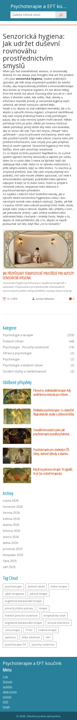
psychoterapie (13, 586)
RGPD (5, 702)
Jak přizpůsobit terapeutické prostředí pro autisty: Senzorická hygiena (38, 275)
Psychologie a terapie (38, 335)
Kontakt (6, 707)
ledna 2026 (10, 543)
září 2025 (9, 567)
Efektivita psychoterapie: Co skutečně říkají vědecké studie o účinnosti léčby (53, 412)
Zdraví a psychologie (38, 353)
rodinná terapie (47, 630)
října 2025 (10, 561)
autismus (10, 637)
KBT (48, 637)
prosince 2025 (12, 549)
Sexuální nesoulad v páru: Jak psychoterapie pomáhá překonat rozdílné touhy (51, 432)
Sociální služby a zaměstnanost (38, 371)
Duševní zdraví (38, 341)
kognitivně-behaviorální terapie (23, 623)
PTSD (29, 630)
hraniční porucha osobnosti (21, 615)
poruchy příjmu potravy (19, 608)
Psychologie (38, 359)
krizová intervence (59, 623)
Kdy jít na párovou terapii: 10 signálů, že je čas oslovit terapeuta (53, 471)
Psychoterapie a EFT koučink (38, 6)
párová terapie (38, 593)
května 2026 (11, 519)
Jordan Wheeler (45, 298)
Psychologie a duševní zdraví (38, 365)
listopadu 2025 (13, 555)
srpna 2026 (11, 500)
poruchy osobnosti (43, 644)
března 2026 (11, 531)
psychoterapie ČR (15, 644)
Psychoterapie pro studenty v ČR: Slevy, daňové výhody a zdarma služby (51, 452)
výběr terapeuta (14, 593)
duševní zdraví (36, 586)
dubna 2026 (11, 525)
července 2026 (13, 507)
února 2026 (11, 537)
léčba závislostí (31, 637)
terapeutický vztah (55, 615)
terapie (43, 608)
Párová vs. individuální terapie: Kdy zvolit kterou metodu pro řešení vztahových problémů (52, 392)
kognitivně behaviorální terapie (23, 601)
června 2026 (11, 513)
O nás (5, 676)
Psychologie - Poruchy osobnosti (38, 347)
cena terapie (12, 630)
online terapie (58, 586)
